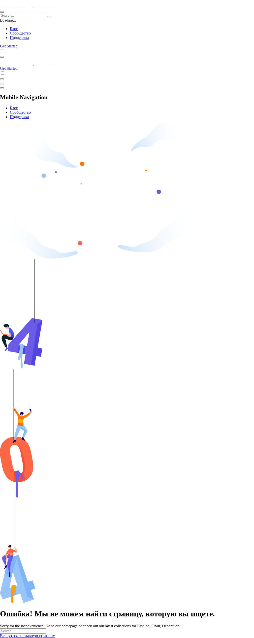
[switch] (2, 50)
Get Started (9, 46)
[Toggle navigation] (2, 12)
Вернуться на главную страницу (27, 636)
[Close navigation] (2, 88)
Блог (14, 29)
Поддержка (19, 37)
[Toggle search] (2, 57)
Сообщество (20, 33)
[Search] (49, 16)
